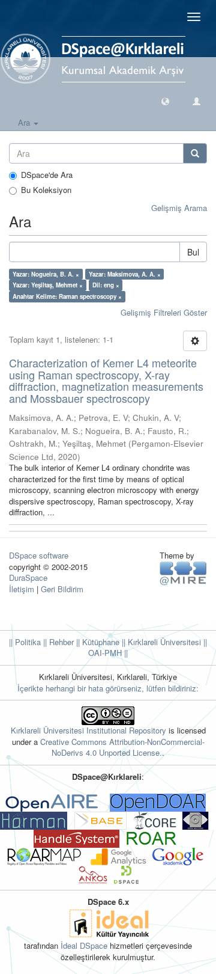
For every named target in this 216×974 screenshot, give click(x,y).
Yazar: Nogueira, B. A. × (46, 274)
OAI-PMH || (108, 652)
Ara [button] (25, 122)
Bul (193, 252)
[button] (165, 101)
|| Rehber (57, 642)
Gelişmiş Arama (179, 207)
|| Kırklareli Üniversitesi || (163, 642)
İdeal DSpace (84, 945)
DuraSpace (28, 577)
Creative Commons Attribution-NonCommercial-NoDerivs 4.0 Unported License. (122, 747)
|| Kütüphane (96, 642)
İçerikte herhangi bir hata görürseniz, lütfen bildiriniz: (108, 688)
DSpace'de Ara (47, 175)
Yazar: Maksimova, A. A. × (125, 274)
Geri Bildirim (62, 589)
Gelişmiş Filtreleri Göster (164, 312)
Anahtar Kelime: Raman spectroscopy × (67, 296)
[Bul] (195, 153)
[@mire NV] (183, 572)
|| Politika (25, 642)
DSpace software (38, 555)
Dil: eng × (105, 285)
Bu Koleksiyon (46, 190)
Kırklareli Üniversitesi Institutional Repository (88, 730)
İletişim (21, 589)
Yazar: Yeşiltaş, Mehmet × (48, 285)
